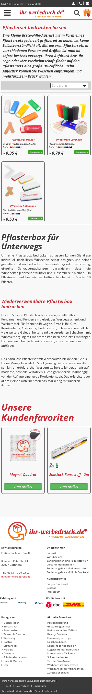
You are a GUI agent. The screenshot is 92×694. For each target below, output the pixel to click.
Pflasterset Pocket (23, 139)
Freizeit (8, 649)
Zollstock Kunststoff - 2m (69, 474)
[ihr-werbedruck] (42, 12)
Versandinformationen (60, 564)
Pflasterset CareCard (69, 139)
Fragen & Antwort (57, 584)
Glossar (51, 588)
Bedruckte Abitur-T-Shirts (62, 630)
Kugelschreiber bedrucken (63, 649)
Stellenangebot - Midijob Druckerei (68, 572)
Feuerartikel (11, 630)
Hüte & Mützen (13, 661)
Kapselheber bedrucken (61, 645)
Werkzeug (9, 638)
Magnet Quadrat (23, 474)
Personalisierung (57, 622)
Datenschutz (22, 686)
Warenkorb (88, 15)
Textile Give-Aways (58, 661)
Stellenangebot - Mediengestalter (67, 568)
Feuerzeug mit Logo (59, 638)
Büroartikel (10, 626)
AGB (8, 686)
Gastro (8, 642)
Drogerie (9, 653)
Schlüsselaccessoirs (16, 657)
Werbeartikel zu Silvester (62, 665)
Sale (6, 665)
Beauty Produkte (57, 634)
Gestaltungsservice (59, 626)
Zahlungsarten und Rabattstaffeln (67, 560)
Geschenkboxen (56, 642)
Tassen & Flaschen (15, 634)
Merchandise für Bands (61, 653)
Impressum (53, 591)
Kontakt (51, 553)
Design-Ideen (11, 622)
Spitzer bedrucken (58, 657)
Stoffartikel (10, 645)
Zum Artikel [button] (34, 152)
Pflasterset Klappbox (23, 206)
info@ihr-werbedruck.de (15, 576)
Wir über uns (54, 557)
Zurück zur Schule (58, 672)
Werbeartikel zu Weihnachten (65, 668)
